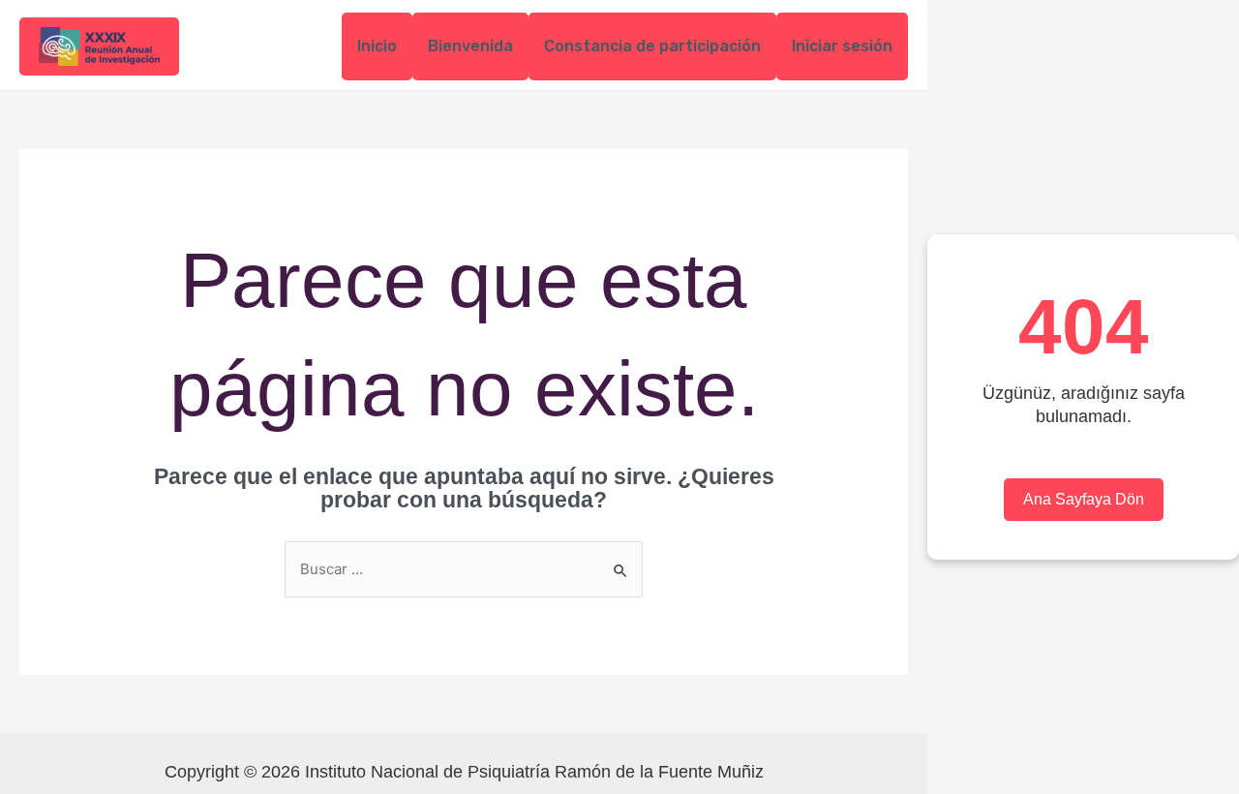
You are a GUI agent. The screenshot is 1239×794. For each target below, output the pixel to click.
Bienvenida (470, 46)
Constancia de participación (652, 46)
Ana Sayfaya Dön (1083, 499)
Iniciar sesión (842, 46)
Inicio (377, 46)
